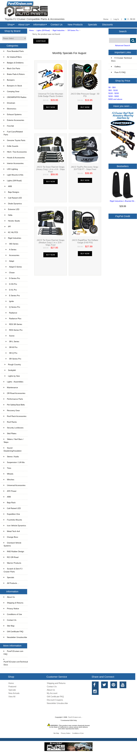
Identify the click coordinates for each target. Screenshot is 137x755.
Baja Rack (11, 503)
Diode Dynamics (15, 204)
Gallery (118, 67)
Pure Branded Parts (15, 51)
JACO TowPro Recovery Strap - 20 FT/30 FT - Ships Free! (85, 168)
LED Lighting (12, 169)
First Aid (10, 126)
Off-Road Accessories (16, 393)
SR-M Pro (13, 347)
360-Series (13, 244)
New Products (75, 24)
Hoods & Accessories (16, 158)
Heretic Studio (14, 221)
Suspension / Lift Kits (16, 462)
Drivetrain (11, 103)
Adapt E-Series (15, 267)
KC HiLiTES (13, 232)
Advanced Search (122, 46)
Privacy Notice (13, 609)
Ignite (11, 301)
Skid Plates (11, 433)
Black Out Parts (13, 68)
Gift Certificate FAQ (15, 632)
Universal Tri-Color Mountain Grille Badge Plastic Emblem (50, 95)
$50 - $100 (113, 90)
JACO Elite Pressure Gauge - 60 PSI (85, 95)
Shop (10, 24)
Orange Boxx (12, 537)
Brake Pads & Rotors (16, 74)
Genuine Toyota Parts (16, 140)
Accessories (14, 255)
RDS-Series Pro (15, 330)
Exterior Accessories (15, 120)
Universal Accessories (16, 485)
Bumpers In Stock (14, 86)
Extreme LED (13, 209)
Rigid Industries (59, 30)
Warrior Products (14, 563)
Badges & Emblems (15, 63)
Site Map (10, 626)
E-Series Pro (14, 296)
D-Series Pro (14, 278)
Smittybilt (12, 370)
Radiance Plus (15, 319)
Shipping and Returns (56, 683)
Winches (10, 480)
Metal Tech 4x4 (13, 531)
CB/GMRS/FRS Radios (16, 97)
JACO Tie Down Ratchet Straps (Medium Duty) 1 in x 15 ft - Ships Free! (50, 242)
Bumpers (11, 80)
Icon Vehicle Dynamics (16, 526)
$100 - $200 (114, 93)
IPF (9, 227)
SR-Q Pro (13, 353)
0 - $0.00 (131, 19)
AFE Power (11, 491)
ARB (10, 186)
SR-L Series (14, 342)
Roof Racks (12, 422)
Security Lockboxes (15, 428)
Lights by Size (14, 376)
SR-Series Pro (73, 30)
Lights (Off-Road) (43, 30)
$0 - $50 (112, 87)
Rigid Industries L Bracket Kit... (123, 201)
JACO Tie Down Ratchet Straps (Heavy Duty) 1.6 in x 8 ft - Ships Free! (50, 169)
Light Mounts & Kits (15, 175)
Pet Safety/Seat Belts (16, 405)
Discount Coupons (55, 700)
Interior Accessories (15, 163)
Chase (12, 273)
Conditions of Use (14, 614)
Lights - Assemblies (15, 382)
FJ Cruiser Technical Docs (121, 59)
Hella (10, 215)
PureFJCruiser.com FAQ (13, 652)
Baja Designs (13, 192)
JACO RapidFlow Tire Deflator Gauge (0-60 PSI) (85, 241)
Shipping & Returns (15, 603)
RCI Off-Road (12, 557)
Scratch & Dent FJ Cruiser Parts (13, 570)
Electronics (11, 109)
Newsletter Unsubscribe (17, 637)
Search (123, 31)
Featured (12, 686)
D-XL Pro (13, 290)
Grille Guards (12, 146)
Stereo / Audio (13, 457)
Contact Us (56, 24)
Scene (11, 336)
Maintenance (12, 388)
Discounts (107, 24)
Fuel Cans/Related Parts (13, 133)
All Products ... (13, 583)
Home (105, 19)
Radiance (13, 313)
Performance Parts (15, 399)
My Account (52, 693)
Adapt (11, 261)
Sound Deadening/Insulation (13, 449)
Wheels (10, 474)
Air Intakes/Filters (14, 57)
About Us (23, 24)
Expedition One (13, 514)
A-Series (12, 250)
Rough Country (14, 365)
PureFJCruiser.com (74, 717)
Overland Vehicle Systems (12, 544)
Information (39, 24)
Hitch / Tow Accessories (17, 152)
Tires (9, 468)
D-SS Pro (13, 284)
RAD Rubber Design (15, 552)
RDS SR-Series (15, 324)
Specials (92, 24)
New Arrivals (14, 693)
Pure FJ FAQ (120, 72)
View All (11, 696)
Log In (116, 19)
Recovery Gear (13, 411)
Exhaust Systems (14, 114)
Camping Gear (13, 91)
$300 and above (115, 99)
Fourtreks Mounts (14, 520)
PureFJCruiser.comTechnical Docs (16, 663)
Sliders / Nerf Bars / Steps (13, 440)
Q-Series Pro (14, 307)
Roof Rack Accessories (16, 416)
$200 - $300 (114, 96)
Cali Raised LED (15, 198)
